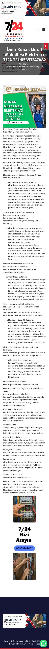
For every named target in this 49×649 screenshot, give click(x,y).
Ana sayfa (23, 64)
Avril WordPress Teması (30, 644)
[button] (43, 643)
